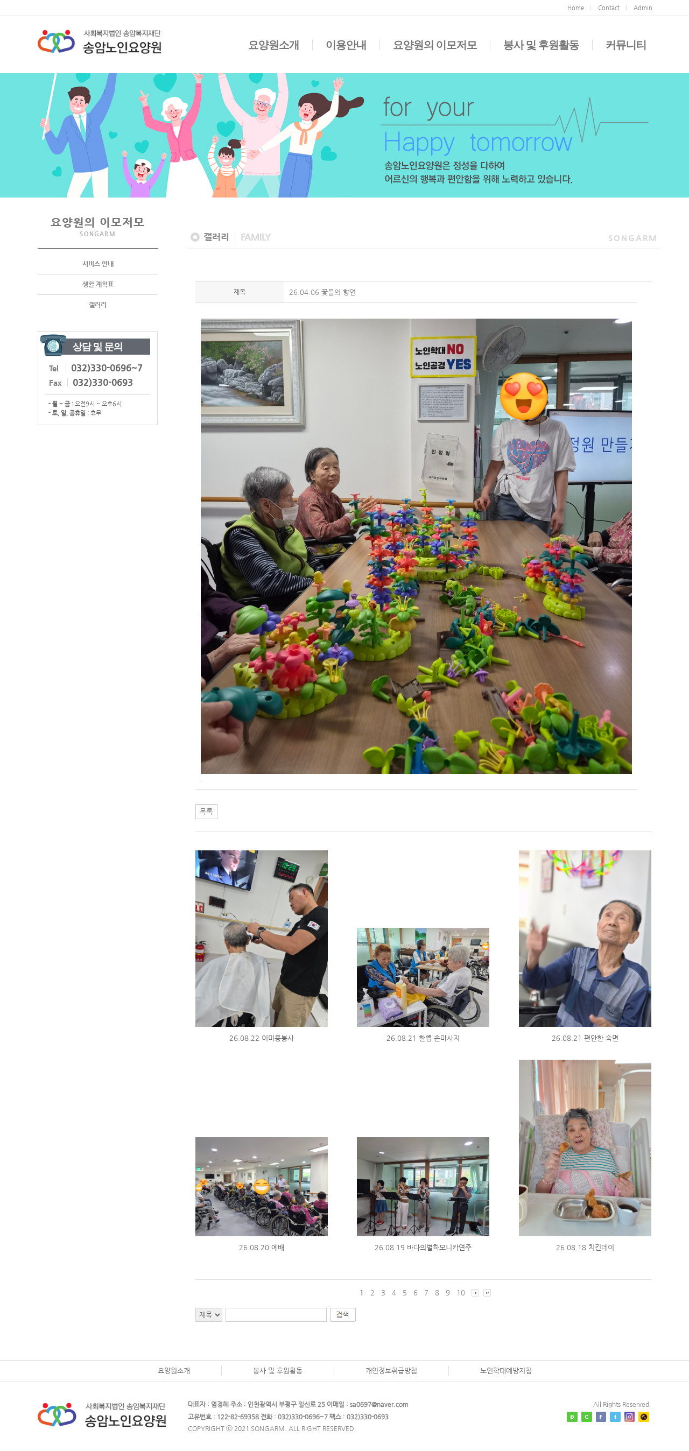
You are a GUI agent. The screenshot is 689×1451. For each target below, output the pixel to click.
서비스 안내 (98, 263)
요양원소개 (273, 44)
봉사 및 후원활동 (541, 44)
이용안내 (346, 44)
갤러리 (98, 304)
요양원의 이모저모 (435, 44)
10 (460, 1292)
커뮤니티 (626, 44)
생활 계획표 (98, 284)
